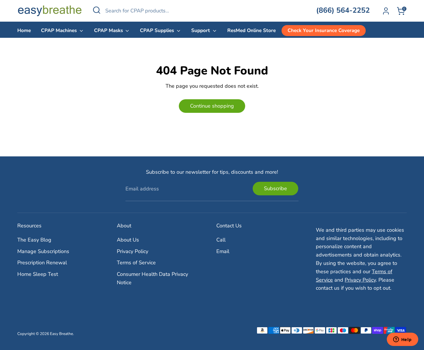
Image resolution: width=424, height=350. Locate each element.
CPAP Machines (59, 30)
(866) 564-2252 (343, 10)
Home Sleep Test (37, 274)
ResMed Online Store (251, 30)
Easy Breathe (61, 333)
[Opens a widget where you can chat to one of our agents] (402, 340)
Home (24, 30)
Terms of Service (136, 262)
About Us (128, 239)
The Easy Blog (34, 239)
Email (222, 251)
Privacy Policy (132, 251)
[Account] (386, 11)
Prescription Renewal (42, 262)
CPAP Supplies (157, 30)
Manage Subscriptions (43, 251)
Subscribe (275, 188)
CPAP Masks (109, 30)
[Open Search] (96, 10)
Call (221, 239)
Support (201, 30)
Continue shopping (212, 105)
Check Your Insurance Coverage (323, 30)
